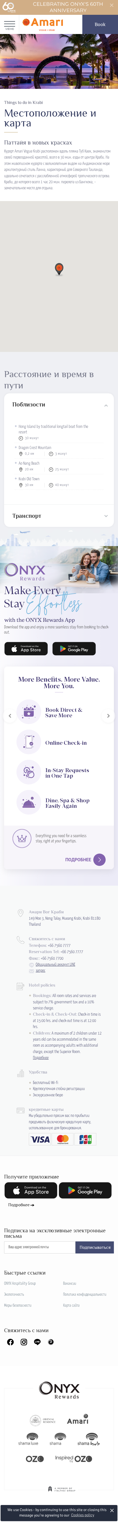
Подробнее (78, 859)
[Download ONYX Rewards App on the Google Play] (74, 649)
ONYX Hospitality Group (20, 1284)
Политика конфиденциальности (84, 1295)
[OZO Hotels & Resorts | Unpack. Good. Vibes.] (35, 1458)
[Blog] (50, 1342)
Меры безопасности (17, 1306)
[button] (59, 270)
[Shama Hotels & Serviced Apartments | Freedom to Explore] (57, 1439)
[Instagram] (24, 1342)
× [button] (112, 1510)
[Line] (37, 1342)
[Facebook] (10, 1342)
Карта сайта (71, 1306)
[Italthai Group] (61, 1493)
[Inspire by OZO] (73, 1458)
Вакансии (69, 1284)
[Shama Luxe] (28, 1439)
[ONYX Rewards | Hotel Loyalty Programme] (59, 1387)
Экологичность (14, 1295)
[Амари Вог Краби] (42, 24)
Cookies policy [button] (82, 1515)
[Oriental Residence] (43, 1420)
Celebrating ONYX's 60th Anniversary (68, 7)
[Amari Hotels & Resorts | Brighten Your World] (78, 1420)
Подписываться (95, 1247)
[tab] (59, 404)
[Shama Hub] (88, 1439)
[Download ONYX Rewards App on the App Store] (26, 649)
